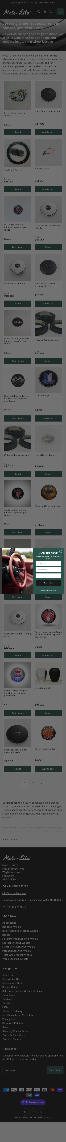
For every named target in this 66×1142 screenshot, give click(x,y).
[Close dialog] (61, 550)
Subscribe (48, 583)
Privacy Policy (52, 590)
